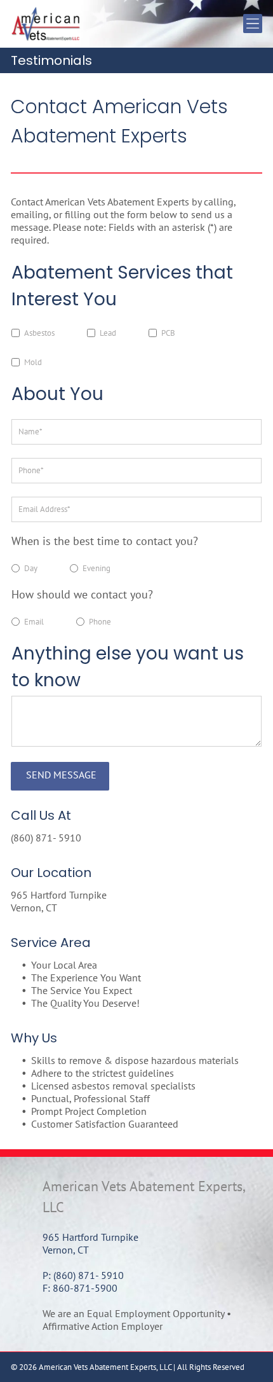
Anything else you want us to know (127, 667)
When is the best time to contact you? (104, 541)
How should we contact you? (82, 594)
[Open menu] (252, 23)
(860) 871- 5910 (46, 837)
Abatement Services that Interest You (122, 286)
